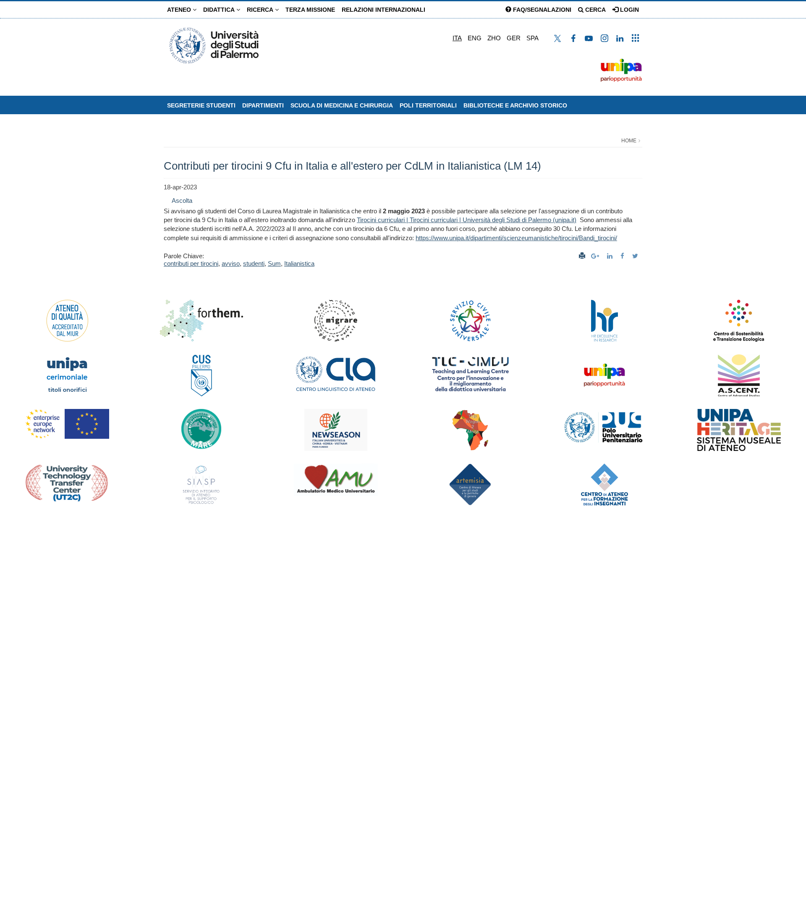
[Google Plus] (596, 255)
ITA (457, 38)
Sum (274, 263)
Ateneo (180, 9)
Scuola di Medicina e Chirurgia (341, 105)
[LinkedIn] (611, 255)
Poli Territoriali (428, 105)
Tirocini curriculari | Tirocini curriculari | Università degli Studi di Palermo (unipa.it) (466, 219)
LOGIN (628, 9)
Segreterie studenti (201, 105)
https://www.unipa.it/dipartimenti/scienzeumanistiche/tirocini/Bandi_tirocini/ (516, 237)
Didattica (219, 9)
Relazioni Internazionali (383, 9)
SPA (532, 38)
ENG (475, 38)
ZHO (494, 38)
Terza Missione (310, 9)
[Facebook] (623, 255)
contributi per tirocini (191, 263)
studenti (253, 263)
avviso (231, 263)
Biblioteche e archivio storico (515, 105)
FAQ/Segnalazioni (541, 9)
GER (514, 38)
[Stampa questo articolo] (582, 255)
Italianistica (299, 263)
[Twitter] (636, 255)
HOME (628, 141)
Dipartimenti (263, 105)
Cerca (595, 9)
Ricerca (261, 9)
